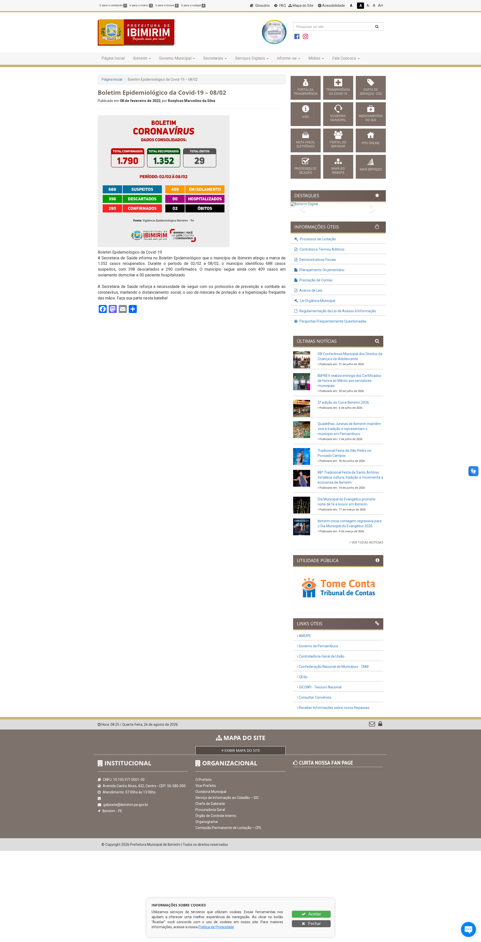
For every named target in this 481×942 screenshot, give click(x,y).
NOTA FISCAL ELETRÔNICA (305, 144)
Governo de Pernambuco (318, 646)
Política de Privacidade (216, 927)
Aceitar (314, 914)
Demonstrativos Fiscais (317, 260)
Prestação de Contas (315, 280)
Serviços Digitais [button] (250, 58)
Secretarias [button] (213, 58)
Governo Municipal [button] (175, 58)
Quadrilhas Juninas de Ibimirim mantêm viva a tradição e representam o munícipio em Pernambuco (349, 429)
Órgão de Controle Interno (215, 816)
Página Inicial (113, 58)
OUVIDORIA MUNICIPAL (338, 118)
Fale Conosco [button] (344, 58)
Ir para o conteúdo (112, 5)
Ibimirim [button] (140, 58)
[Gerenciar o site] (380, 725)
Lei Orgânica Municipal (317, 301)
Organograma (206, 822)
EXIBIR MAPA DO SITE (241, 750)
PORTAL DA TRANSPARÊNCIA (306, 91)
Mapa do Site (302, 6)
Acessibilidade (333, 6)
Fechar (314, 923)
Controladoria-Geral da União (321, 656)
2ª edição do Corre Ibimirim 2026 (343, 402)
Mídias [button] (314, 58)
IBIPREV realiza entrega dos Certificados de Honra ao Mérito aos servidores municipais (349, 381)
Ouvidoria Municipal (210, 792)
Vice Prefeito (205, 786)
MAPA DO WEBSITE (338, 170)
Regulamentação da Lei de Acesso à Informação (337, 311)
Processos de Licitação (317, 239)
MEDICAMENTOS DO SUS (371, 118)
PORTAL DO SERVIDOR (338, 144)
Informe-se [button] (287, 58)
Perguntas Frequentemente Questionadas (332, 321)
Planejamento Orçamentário (321, 270)
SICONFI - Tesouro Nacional (319, 687)
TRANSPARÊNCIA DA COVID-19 (338, 91)
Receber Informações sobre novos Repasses (334, 708)
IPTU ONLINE (371, 143)
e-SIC (305, 117)
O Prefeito (203, 780)
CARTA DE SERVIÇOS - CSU (371, 91)
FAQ (282, 6)
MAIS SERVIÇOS (371, 169)
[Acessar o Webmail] (372, 725)
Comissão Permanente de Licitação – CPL (228, 828)
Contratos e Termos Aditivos (321, 249)
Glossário (262, 6)
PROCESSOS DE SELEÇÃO (305, 170)
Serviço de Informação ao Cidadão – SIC (227, 798)
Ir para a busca (166, 5)
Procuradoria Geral (210, 810)
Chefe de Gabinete (210, 804)
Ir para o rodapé (192, 5)
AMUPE (304, 636)
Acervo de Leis (310, 290)
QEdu (302, 677)
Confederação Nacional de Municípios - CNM (333, 667)
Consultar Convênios (314, 697)
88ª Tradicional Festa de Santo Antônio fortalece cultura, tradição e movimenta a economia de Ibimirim (350, 477)
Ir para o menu (141, 5)
